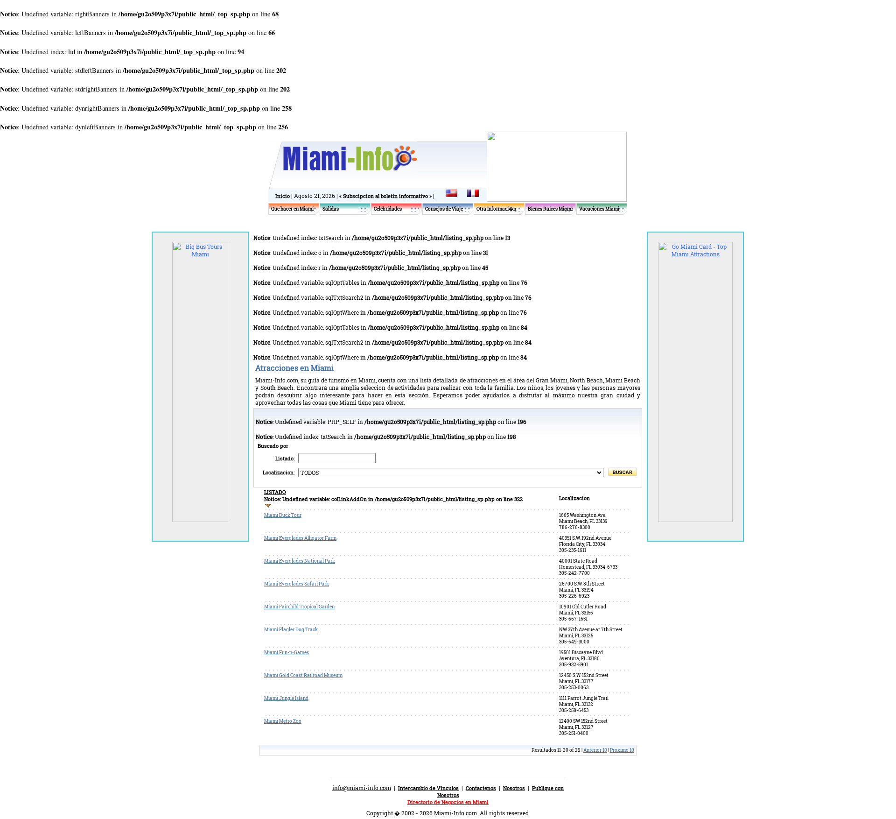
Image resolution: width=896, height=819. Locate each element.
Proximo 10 (622, 750)
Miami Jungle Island (286, 698)
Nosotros (514, 787)
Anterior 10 (595, 750)
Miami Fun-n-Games (286, 653)
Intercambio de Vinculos (428, 787)
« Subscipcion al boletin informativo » (386, 195)
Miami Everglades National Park (299, 561)
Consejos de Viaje (444, 209)
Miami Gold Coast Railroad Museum (303, 675)
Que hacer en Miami (292, 209)
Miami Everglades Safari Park (296, 584)
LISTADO (275, 491)
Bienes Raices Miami (550, 209)
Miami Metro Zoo (282, 721)
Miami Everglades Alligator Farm (300, 538)
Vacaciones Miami (599, 209)
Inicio (282, 195)
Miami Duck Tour (282, 515)
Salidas (330, 209)
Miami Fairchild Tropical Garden (299, 607)
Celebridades (388, 209)
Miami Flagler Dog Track (291, 630)
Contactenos (481, 787)
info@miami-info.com (361, 787)
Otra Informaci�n (496, 209)
